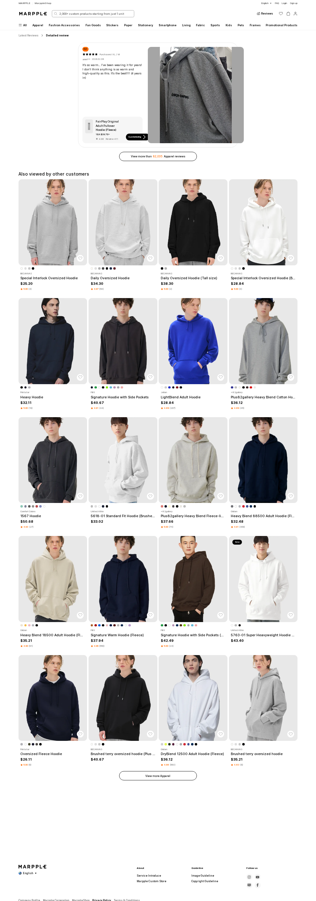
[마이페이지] (295, 13)
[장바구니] (288, 13)
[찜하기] (80, 258)
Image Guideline (202, 875)
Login (284, 3)
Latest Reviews (28, 35)
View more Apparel (157, 776)
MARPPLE (24, 3)
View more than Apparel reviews (158, 156)
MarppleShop (43, 3)
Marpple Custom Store (151, 881)
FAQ (277, 3)
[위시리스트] (281, 13)
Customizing (134, 136)
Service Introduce (149, 875)
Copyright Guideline (204, 881)
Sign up (293, 3)
